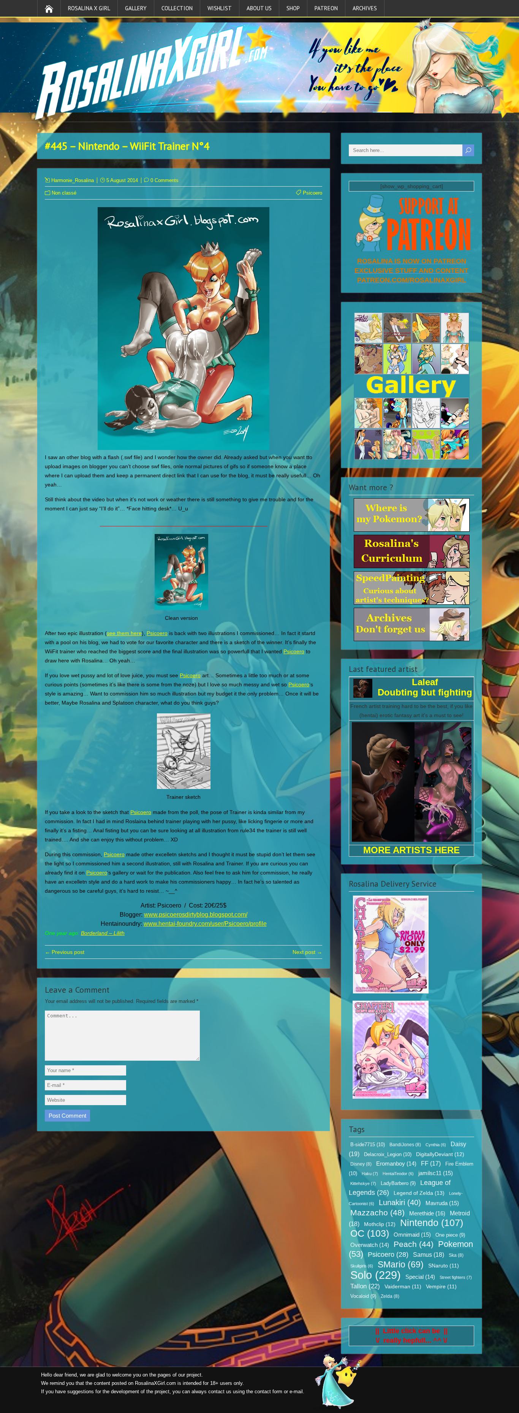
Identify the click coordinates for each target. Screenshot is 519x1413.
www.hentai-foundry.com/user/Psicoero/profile (205, 923)
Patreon (326, 8)
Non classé (64, 193)
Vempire (441, 1286)
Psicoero (312, 193)
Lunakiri (400, 1202)
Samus (428, 1254)
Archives (365, 8)
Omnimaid (412, 1234)
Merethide (427, 1213)
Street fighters (456, 1277)
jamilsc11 (435, 1173)
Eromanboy (396, 1164)
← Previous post (64, 952)
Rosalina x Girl (89, 8)
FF (431, 1163)
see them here (124, 633)
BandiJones (405, 1144)
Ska (456, 1255)
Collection (177, 8)
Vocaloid (363, 1296)
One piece (450, 1235)
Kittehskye (363, 1183)
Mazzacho (377, 1212)
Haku (370, 1173)
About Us (259, 8)
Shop (293, 8)
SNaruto (443, 1266)
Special (420, 1277)
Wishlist (219, 8)
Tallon (365, 1286)
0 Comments (164, 180)
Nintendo (431, 1222)
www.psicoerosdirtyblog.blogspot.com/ (195, 914)
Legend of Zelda (419, 1193)
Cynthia (436, 1144)
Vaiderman (403, 1286)
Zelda (390, 1296)
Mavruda (442, 1203)
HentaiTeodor (398, 1173)
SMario (401, 1264)
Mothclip (380, 1224)
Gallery (136, 8)
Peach (414, 1244)
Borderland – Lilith (103, 933)
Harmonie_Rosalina (72, 180)
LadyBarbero (398, 1183)
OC (369, 1233)
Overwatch (369, 1245)
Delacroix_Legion (387, 1154)
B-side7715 (367, 1144)
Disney (361, 1164)
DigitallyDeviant (440, 1154)
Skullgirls (361, 1266)
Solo (375, 1275)
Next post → (307, 952)
